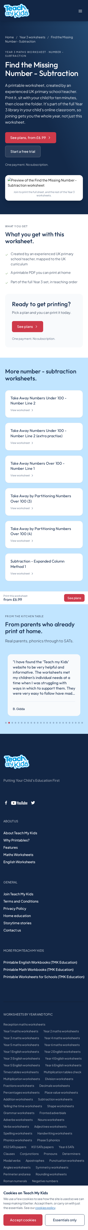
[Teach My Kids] (16, 762)
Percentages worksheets (21, 1092)
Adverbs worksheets (18, 1119)
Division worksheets (59, 1079)
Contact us (12, 930)
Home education (17, 915)
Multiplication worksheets (21, 1079)
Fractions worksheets (18, 1085)
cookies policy (45, 1208)
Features (10, 847)
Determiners (71, 1154)
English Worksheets (19, 862)
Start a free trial (22, 151)
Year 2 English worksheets (62, 1051)
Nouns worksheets (51, 1119)
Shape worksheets (60, 1106)
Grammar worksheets (18, 1113)
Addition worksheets (18, 1099)
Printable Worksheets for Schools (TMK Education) (43, 976)
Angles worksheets (17, 1167)
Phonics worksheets (17, 1140)
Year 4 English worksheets (63, 1058)
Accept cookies (23, 1220)
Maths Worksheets (18, 854)
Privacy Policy (14, 908)
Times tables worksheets (21, 1072)
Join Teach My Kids (18, 894)
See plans (25, 326)
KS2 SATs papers (14, 1147)
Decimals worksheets (54, 1085)
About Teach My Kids (20, 833)
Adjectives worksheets (50, 1126)
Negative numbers (45, 1181)
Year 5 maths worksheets (21, 1045)
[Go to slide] (6, 723)
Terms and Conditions (20, 901)
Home (9, 37)
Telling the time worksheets (22, 1106)
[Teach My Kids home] (16, 11)
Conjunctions (29, 1154)
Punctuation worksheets (66, 1160)
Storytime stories (17, 923)
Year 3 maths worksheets (21, 1038)
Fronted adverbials (53, 1113)
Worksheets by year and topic (28, 1014)
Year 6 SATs (66, 1147)
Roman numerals (15, 1181)
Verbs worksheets (16, 1126)
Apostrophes (35, 1160)
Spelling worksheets (17, 1133)
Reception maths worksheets (24, 1024)
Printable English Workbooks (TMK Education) (40, 962)
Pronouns (50, 1154)
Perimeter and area (17, 1174)
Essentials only (65, 1220)
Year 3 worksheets (32, 37)
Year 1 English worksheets (21, 1051)
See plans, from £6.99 (28, 137)
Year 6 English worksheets (63, 1065)
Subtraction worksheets (55, 1099)
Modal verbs (12, 1160)
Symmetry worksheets (52, 1167)
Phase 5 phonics (48, 1140)
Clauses (9, 1154)
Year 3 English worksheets (21, 1058)
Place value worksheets (61, 1092)
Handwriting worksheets (54, 1133)
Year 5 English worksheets (21, 1065)
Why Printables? (16, 840)
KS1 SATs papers (42, 1147)
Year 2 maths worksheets (61, 1031)
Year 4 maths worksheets (62, 1038)
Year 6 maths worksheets (62, 1045)
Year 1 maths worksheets (20, 1031)
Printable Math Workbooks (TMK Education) (38, 969)
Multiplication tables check (62, 1072)
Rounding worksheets (51, 1174)
